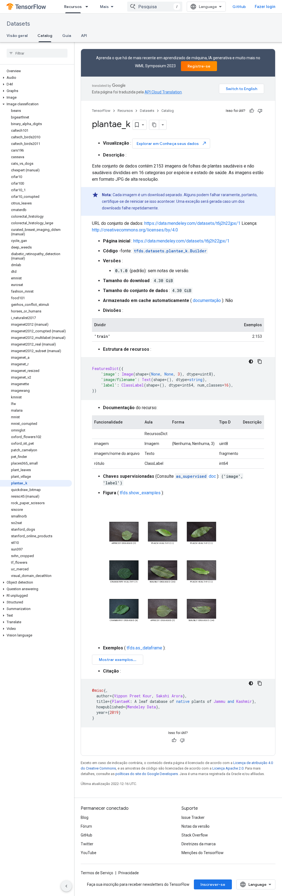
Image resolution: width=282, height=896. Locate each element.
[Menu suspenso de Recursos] (88, 6)
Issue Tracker (193, 817)
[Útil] (252, 111)
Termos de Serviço (97, 873)
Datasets (18, 23)
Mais (104, 6)
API (84, 35)
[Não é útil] (260, 111)
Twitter (87, 844)
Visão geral (17, 35)
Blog (84, 817)
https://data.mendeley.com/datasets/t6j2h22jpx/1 (192, 223)
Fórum (86, 826)
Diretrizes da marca (198, 844)
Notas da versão (195, 826)
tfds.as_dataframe (144, 648)
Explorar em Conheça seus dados (172, 143)
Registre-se (199, 66)
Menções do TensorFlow (202, 853)
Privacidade (128, 873)
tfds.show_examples (140, 492)
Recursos (73, 6)
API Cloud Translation (163, 92)
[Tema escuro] (250, 361)
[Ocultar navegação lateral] (66, 886)
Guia (66, 35)
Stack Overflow (194, 835)
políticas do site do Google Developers (146, 774)
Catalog (44, 35)
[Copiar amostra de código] (259, 361)
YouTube (88, 853)
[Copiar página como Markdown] (154, 124)
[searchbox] (37, 53)
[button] (36, 77)
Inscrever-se (212, 884)
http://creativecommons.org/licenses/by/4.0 (135, 230)
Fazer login (265, 6)
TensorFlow (101, 111)
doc (196, 476)
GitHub (239, 6)
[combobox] (154, 7)
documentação (207, 300)
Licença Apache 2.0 (227, 768)
